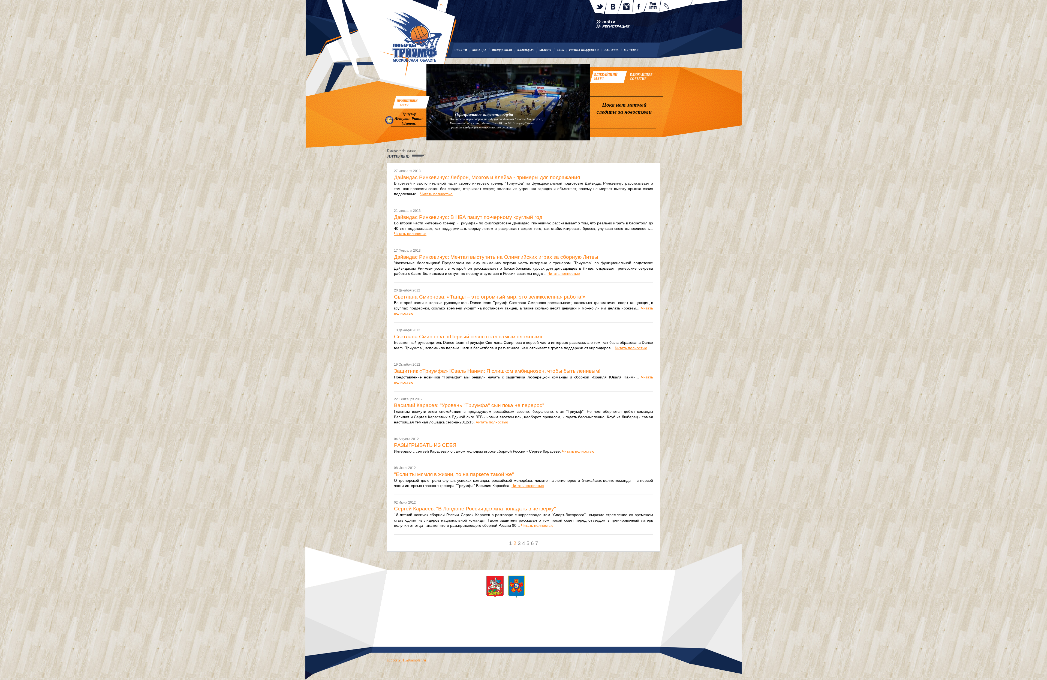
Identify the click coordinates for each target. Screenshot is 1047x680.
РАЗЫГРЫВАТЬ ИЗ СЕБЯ (425, 445)
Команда (479, 50)
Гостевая (631, 50)
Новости (460, 50)
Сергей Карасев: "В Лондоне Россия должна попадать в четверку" (475, 508)
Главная (392, 150)
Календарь (525, 50)
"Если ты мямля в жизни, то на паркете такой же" (454, 474)
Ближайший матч (605, 77)
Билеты (545, 50)
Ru (442, 5)
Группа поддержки (584, 50)
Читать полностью (436, 194)
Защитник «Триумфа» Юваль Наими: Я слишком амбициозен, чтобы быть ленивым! (497, 371)
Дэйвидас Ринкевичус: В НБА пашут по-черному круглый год (468, 217)
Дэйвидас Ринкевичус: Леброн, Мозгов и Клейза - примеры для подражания (487, 177)
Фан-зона (611, 50)
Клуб (560, 50)
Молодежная (502, 50)
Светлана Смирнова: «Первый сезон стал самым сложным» (468, 336)
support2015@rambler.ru (406, 660)
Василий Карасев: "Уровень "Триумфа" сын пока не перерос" (469, 405)
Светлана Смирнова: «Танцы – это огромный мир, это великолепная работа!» (490, 297)
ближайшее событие (641, 77)
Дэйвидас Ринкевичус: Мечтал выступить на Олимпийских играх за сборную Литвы (496, 257)
